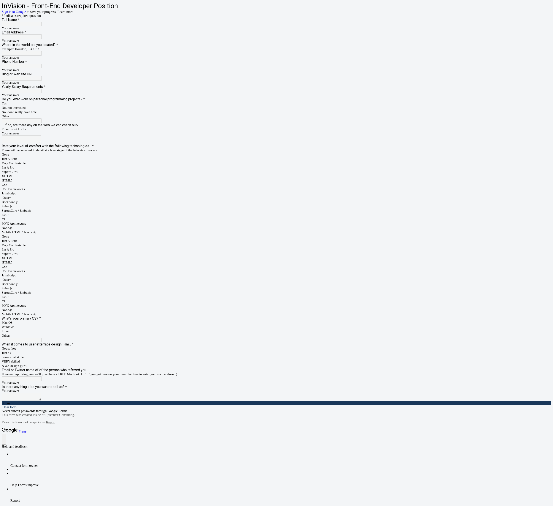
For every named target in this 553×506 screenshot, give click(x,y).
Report (50, 422)
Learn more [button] (65, 12)
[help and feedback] (4, 439)
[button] (276, 403)
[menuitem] (280, 460)
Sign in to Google (14, 12)
